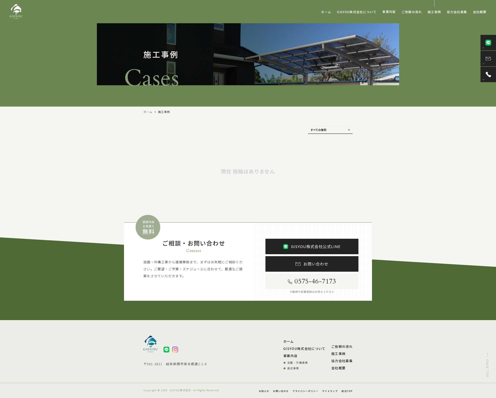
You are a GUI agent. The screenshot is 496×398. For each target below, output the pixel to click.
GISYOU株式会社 (180, 390)
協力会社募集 (457, 11)
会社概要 (479, 11)
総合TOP (347, 391)
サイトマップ (330, 391)
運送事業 (293, 368)
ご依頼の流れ (412, 11)
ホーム (326, 11)
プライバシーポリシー (305, 391)
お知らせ (264, 391)
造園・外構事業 (297, 362)
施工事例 (434, 11)
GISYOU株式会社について (356, 11)
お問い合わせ (280, 391)
